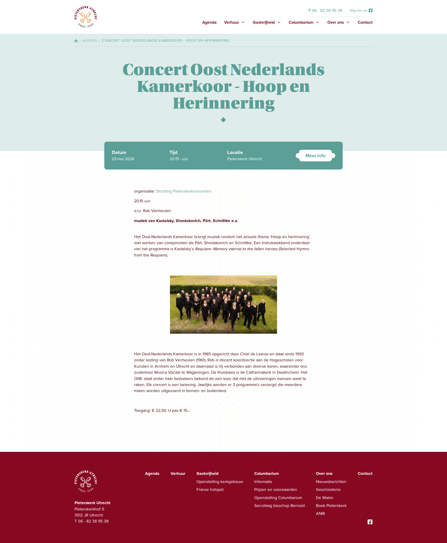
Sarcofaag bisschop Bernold (279, 506)
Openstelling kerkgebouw (219, 482)
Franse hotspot (210, 489)
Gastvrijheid (207, 473)
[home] (85, 17)
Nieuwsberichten (331, 482)
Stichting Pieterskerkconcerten (183, 191)
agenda (89, 40)
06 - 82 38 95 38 (325, 10)
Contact (365, 22)
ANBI (320, 513)
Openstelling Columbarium (278, 498)
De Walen (324, 498)
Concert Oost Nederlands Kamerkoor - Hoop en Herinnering (165, 40)
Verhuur (178, 473)
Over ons (324, 473)
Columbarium (266, 473)
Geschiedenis (328, 489)
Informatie (263, 482)
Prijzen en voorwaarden (275, 489)
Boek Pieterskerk (331, 506)
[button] (234, 22)
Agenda (209, 22)
